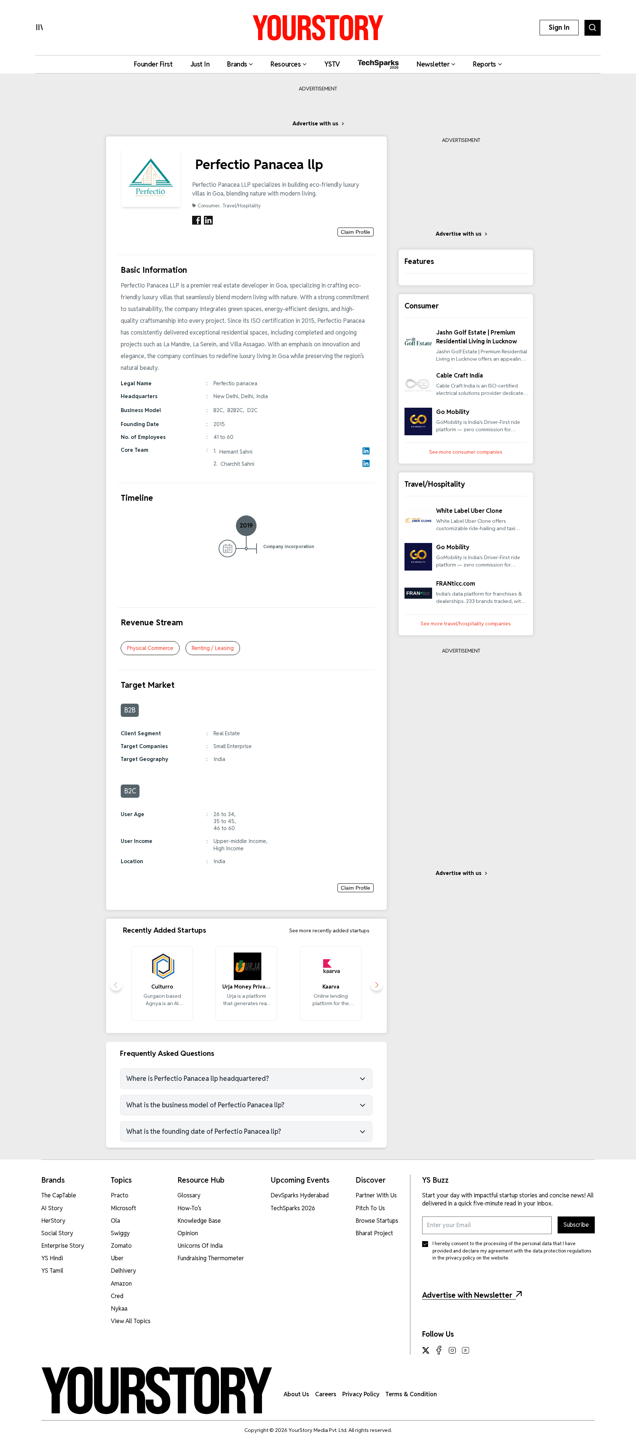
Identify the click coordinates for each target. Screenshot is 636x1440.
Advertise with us (315, 123)
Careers (325, 1394)
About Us (296, 1394)
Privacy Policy (360, 1394)
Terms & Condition (411, 1394)
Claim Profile (355, 232)
